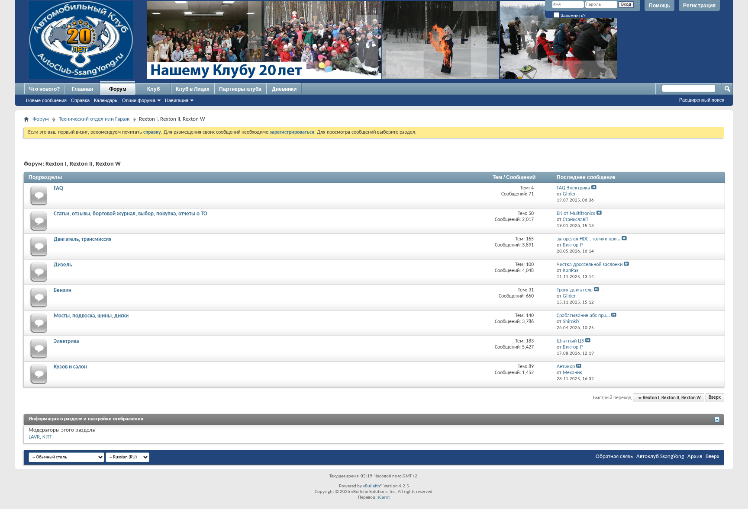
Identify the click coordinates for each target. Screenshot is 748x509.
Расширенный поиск (701, 99)
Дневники (284, 89)
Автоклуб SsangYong (660, 456)
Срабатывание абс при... (583, 315)
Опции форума (138, 100)
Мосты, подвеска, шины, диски (91, 316)
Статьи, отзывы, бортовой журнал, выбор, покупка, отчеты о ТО (130, 214)
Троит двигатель (575, 290)
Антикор (566, 366)
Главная (82, 89)
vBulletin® (373, 486)
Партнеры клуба (240, 89)
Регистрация (699, 6)
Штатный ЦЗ (570, 341)
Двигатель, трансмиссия (82, 239)
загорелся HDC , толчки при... (588, 239)
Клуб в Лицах (193, 89)
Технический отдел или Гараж (94, 119)
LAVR (34, 437)
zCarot (383, 497)
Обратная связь (614, 456)
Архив (694, 456)
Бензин (62, 290)
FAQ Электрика (573, 188)
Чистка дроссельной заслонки (589, 264)
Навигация (176, 100)
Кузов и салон (70, 367)
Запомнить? (572, 15)
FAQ (58, 188)
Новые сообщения (46, 100)
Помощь (659, 6)
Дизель (63, 265)
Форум (117, 89)
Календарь (105, 100)
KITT (47, 437)
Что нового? (44, 89)
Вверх (715, 398)
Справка (80, 100)
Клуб (153, 89)
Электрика (66, 341)
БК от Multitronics (576, 213)
